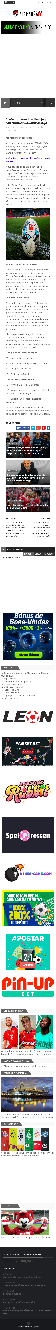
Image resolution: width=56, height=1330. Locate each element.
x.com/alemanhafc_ (14, 1293)
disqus (38, 554)
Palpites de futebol (13, 684)
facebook (48, 554)
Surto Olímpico (11, 692)
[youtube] (50, 2)
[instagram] (46, 2)
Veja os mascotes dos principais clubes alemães (25, 1237)
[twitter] (42, 2)
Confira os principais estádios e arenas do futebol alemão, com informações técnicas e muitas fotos (27, 1116)
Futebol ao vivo (11, 689)
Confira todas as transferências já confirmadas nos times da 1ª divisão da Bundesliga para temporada (27, 1053)
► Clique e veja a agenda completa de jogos (23, 1066)
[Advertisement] (28, 69)
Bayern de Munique (15, 501)
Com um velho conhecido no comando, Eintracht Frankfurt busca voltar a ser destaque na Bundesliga (26, 478)
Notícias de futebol (13, 687)
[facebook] (38, 2)
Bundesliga (11, 130)
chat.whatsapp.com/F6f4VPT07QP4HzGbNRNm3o (27, 1312)
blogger (28, 554)
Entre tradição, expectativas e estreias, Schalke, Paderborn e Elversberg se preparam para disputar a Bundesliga (26, 450)
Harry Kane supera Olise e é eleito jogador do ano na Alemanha (27, 506)
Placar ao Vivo (11, 698)
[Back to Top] (28, 1323)
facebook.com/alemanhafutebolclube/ (24, 1285)
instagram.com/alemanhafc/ (19, 1302)
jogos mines (10, 678)
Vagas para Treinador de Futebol (20, 695)
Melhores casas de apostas (17, 681)
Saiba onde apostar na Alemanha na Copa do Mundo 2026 (25, 674)
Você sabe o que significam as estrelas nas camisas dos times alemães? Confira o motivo (27, 1154)
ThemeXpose (33, 1326)
